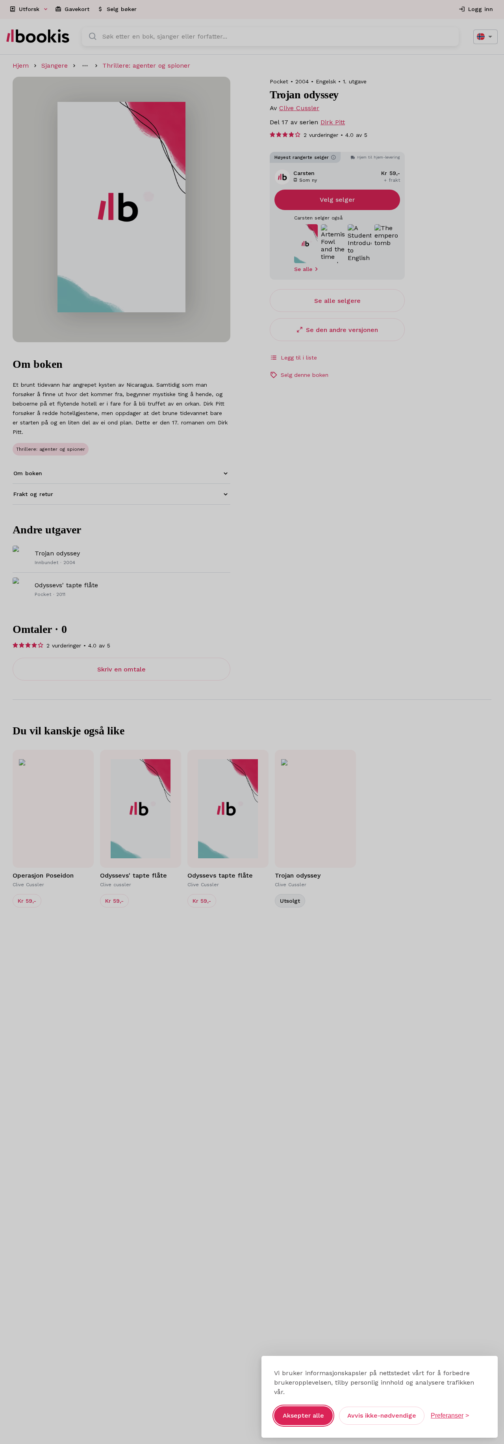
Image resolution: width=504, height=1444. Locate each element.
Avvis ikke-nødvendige (381, 1415)
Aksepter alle (303, 1415)
